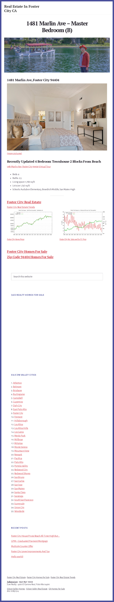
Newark (18, 454)
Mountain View (21, 451)
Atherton (17, 383)
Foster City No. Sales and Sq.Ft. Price (73, 239)
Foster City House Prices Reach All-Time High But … (35, 536)
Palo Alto (18, 462)
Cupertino (18, 402)
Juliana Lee (12, 582)
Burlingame (19, 394)
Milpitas (18, 443)
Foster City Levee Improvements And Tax (30, 551)
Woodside (19, 511)
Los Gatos (19, 432)
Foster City (18, 413)
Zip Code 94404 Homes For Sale (30, 257)
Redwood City (21, 470)
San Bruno (19, 477)
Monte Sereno (21, 447)
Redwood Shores (22, 473)
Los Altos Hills (21, 428)
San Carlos (19, 481)
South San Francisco (23, 500)
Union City (19, 507)
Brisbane (17, 390)
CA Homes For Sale (57, 589)
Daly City (17, 405)
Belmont (17, 387)
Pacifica (18, 458)
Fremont (18, 417)
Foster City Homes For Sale (27, 251)
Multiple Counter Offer (22, 546)
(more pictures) (14, 153)
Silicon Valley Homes (16, 589)
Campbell (18, 398)
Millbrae (18, 439)
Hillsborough (21, 420)
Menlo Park (19, 436)
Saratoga (18, 496)
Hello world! (17, 556)
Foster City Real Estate (24, 202)
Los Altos (18, 424)
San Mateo (19, 488)
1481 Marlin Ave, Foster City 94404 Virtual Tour (29, 166)
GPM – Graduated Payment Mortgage (29, 541)
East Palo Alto (20, 409)
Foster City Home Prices (15, 239)
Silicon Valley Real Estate (36, 589)
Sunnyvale (19, 504)
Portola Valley (21, 466)
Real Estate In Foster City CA (21, 8)
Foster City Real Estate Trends (21, 207)
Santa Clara (19, 492)
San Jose (18, 485)
